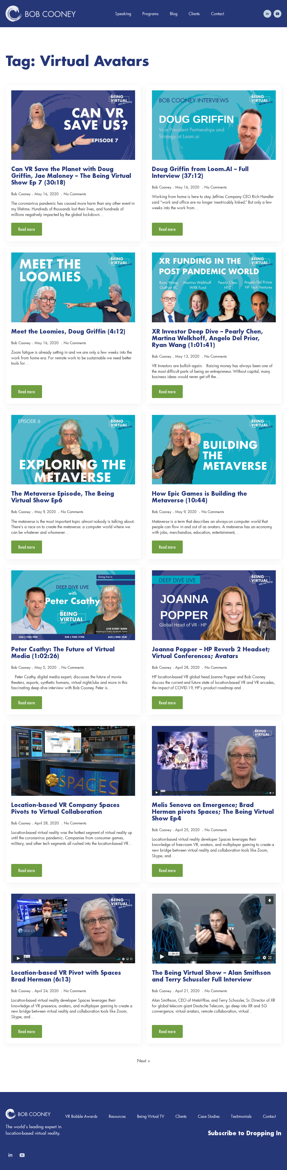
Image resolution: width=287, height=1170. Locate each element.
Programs (150, 13)
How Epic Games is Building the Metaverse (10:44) (199, 497)
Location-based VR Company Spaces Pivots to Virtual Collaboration (65, 808)
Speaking (123, 13)
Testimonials (241, 1116)
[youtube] (277, 14)
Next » (143, 1060)
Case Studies (209, 1116)
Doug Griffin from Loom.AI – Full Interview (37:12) (200, 172)
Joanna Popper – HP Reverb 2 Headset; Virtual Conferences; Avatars (211, 652)
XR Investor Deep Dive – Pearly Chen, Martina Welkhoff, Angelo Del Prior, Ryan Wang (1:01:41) (207, 338)
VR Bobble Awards (81, 1116)
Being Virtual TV (150, 1116)
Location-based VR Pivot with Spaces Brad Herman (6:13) (66, 976)
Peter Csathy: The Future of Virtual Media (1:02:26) (63, 652)
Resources (117, 1116)
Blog (173, 13)
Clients (194, 13)
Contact (217, 13)
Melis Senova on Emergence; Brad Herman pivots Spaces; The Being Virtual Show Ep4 (213, 811)
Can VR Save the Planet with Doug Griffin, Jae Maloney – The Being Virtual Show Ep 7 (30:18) (71, 175)
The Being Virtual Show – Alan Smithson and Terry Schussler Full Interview (211, 976)
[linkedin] (267, 14)
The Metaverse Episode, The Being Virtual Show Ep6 (62, 497)
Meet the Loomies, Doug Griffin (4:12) (68, 331)
